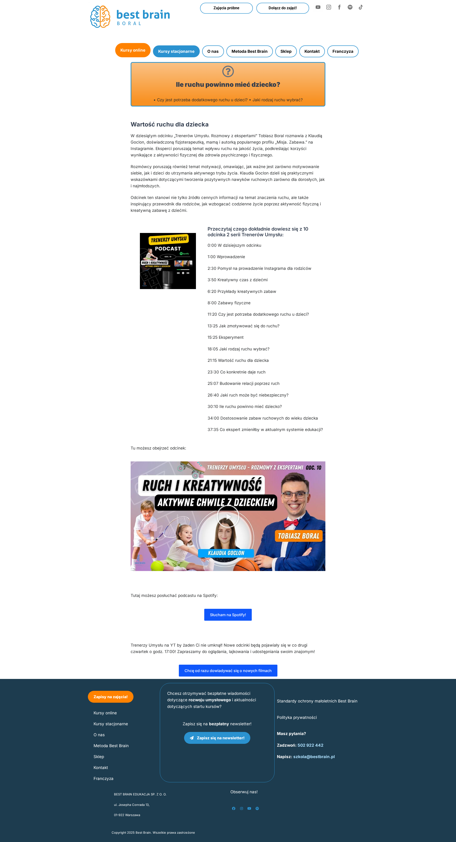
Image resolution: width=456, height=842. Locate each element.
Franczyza (342, 51)
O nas (213, 51)
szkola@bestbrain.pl (314, 756)
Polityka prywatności (297, 717)
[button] (228, 516)
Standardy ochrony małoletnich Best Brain (317, 701)
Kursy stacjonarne (176, 51)
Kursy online (132, 50)
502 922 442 (310, 745)
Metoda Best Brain (250, 51)
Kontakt (312, 51)
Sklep (286, 51)
